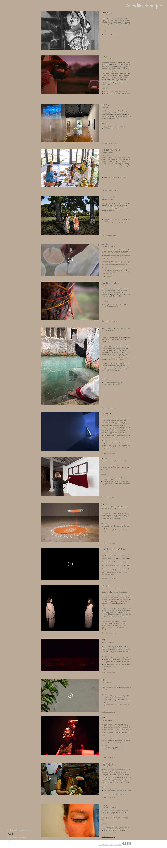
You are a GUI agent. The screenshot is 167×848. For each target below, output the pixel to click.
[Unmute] (47, 668)
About (10, 841)
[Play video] (70, 260)
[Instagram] (129, 843)
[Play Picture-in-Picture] (93, 668)
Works (10, 833)
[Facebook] (124, 843)
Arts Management (16, 837)
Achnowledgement (17, 830)
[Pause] (44, 668)
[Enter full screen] (96, 668)
